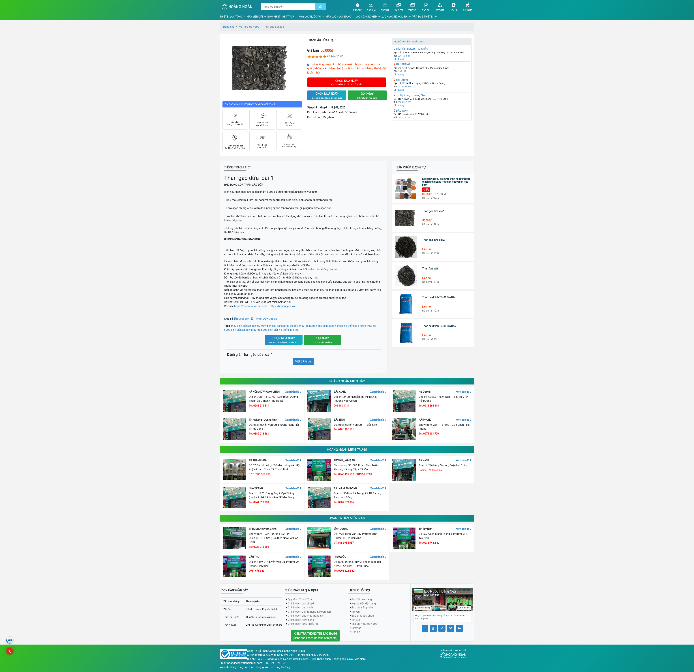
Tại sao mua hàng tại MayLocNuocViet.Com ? (250, 104)
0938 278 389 (261, 546)
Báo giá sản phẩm (362, 607)
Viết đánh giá (303, 361)
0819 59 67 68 (364, 474)
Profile (357, 10)
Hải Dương (401, 79)
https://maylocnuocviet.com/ (251, 306)
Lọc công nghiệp (366, 16)
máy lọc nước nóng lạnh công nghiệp (321, 325)
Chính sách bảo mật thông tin (305, 615)
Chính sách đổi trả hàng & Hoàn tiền (309, 611)
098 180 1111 (405, 117)
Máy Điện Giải (255, 16)
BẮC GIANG (402, 64)
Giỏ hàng (467, 10)
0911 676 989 (256, 570)
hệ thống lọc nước (355, 325)
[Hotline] (9, 651)
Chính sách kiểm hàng (301, 619)
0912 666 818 (405, 86)
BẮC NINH (401, 110)
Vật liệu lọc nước (249, 26)
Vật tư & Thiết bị (423, 16)
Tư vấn (385, 10)
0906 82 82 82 (346, 570)
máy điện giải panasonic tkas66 (279, 325)
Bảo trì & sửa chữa (363, 615)
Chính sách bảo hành (300, 607)
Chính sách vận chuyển (301, 603)
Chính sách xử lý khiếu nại (303, 623)
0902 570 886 (346, 502)
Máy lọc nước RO (310, 16)
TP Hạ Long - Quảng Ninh (410, 95)
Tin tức (412, 10)
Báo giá (371, 10)
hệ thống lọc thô (289, 329)
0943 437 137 (346, 474)
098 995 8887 (346, 542)
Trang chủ (228, 26)
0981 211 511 (405, 56)
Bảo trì (399, 10)
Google (272, 318)
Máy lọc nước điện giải (264, 329)
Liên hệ (453, 10)
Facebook (243, 318)
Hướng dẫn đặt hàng (364, 603)
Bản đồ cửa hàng (362, 599)
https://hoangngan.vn (282, 306)
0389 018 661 (405, 102)
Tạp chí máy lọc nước (364, 623)
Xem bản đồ (292, 391)
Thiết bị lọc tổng (231, 16)
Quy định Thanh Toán (300, 599)
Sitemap (440, 10)
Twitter (258, 318)
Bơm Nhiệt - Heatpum (280, 16)
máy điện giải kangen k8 (245, 325)
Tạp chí (426, 10)
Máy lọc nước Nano (338, 16)
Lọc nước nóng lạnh (395, 16)
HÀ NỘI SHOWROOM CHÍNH (412, 49)
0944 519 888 (261, 502)
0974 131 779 (431, 433)
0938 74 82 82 (431, 542)
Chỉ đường (399, 59)
